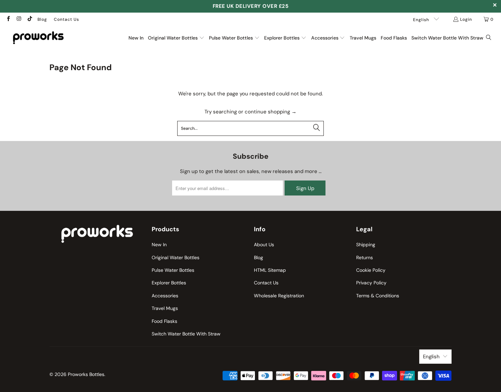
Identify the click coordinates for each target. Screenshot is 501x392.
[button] (176, 38)
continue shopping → (271, 111)
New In (159, 244)
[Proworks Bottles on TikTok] (29, 19)
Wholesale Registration (279, 296)
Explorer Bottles (169, 283)
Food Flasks (164, 321)
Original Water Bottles (175, 257)
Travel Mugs (165, 308)
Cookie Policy (370, 270)
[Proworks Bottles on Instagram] (18, 19)
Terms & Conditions (377, 296)
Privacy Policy (371, 283)
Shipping (365, 244)
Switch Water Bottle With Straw (186, 334)
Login (466, 19)
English (421, 19)
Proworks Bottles (86, 374)
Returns (364, 257)
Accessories (165, 296)
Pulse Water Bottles (173, 270)
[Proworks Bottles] (38, 37)
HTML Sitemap (270, 270)
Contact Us (66, 19)
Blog (42, 19)
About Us (264, 244)
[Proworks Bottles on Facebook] (8, 19)
